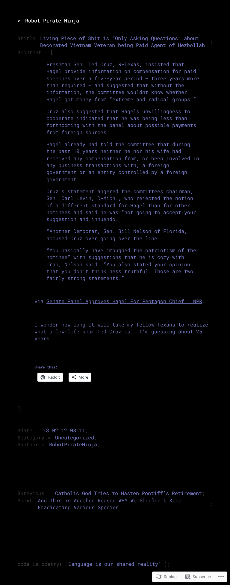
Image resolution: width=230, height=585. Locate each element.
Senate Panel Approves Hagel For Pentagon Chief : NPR (124, 301)
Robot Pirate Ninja (52, 20)
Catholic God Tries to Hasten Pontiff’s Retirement (128, 493)
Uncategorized (74, 437)
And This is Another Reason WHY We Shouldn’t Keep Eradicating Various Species (109, 504)
